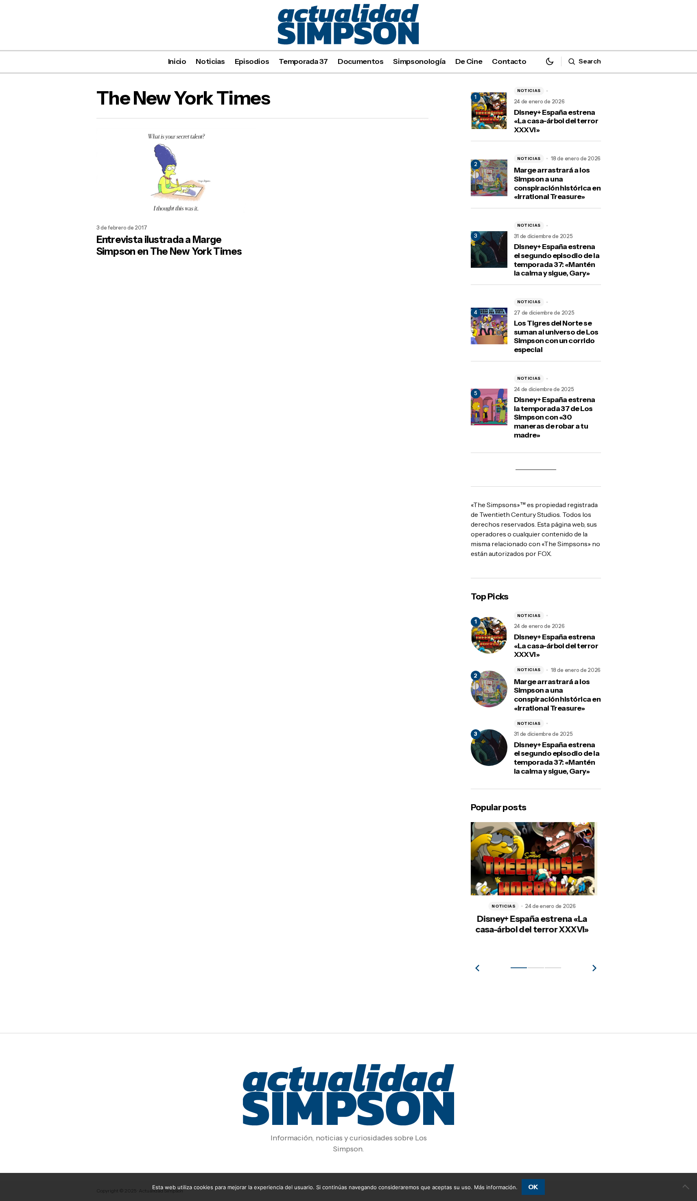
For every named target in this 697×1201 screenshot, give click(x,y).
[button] (549, 61)
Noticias (529, 90)
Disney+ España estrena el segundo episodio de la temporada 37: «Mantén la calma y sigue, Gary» (557, 260)
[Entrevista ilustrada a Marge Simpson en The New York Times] (176, 173)
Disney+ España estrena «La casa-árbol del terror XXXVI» (556, 121)
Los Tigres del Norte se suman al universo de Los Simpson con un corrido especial (556, 336)
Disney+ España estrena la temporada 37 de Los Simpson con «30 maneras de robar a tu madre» (554, 417)
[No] (687, 1187)
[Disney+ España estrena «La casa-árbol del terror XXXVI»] (489, 635)
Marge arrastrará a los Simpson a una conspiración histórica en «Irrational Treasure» (557, 183)
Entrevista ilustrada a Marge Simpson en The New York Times (169, 245)
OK (533, 1187)
